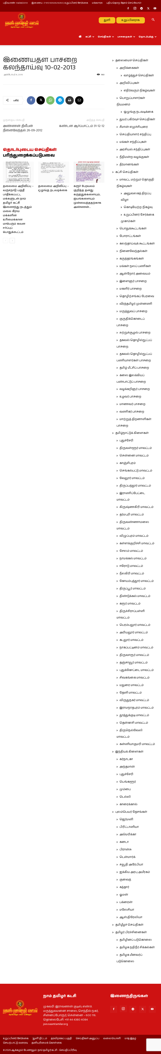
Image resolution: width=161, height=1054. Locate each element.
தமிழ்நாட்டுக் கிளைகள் (132, 433)
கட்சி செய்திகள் (126, 172)
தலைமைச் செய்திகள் (131, 60)
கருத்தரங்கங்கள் (131, 258)
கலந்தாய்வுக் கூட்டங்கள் (137, 243)
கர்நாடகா (126, 759)
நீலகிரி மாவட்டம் (131, 573)
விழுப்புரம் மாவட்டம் (133, 536)
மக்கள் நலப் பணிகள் (135, 266)
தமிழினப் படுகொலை (135, 940)
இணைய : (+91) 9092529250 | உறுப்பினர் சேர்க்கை (59, 3)
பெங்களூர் (127, 781)
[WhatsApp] (50, 100)
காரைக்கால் (128, 804)
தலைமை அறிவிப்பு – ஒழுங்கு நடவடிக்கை (53, 188)
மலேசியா (126, 909)
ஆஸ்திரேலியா (130, 917)
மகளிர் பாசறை (130, 288)
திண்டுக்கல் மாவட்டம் (134, 596)
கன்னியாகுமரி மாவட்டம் (137, 744)
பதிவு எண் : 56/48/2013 (15, 3)
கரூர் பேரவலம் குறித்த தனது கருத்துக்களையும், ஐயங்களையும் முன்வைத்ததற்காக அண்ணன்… (87, 196)
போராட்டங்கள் (130, 236)
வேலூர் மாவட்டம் (132, 478)
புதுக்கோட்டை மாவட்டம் (136, 670)
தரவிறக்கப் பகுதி (61, 1038)
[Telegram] (141, 9)
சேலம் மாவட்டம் (131, 551)
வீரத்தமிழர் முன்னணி (135, 304)
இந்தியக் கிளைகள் (129, 751)
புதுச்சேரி (126, 440)
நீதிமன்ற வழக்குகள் (134, 157)
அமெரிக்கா (127, 834)
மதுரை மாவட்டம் (131, 685)
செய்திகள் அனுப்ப (87, 1038)
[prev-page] (5, 240)
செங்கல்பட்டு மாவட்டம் (135, 470)
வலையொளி (112, 1038)
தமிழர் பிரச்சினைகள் (131, 932)
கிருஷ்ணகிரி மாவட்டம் (136, 507)
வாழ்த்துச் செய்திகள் (139, 75)
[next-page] (12, 240)
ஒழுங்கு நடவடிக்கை (138, 112)
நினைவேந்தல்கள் (133, 251)
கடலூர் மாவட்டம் (131, 640)
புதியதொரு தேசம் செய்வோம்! (124, 3)
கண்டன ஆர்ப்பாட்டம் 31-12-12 (81, 126)
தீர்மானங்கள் (129, 164)
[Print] (69, 100)
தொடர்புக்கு (146, 36)
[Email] (79, 100)
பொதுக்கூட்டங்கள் (133, 228)
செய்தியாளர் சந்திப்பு (135, 134)
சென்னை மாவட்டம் (134, 455)
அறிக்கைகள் (129, 68)
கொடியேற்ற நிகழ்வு (138, 207)
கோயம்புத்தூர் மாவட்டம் (136, 581)
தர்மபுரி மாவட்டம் (131, 514)
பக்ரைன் (125, 902)
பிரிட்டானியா (129, 827)
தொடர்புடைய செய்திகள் (30, 150)
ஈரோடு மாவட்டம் (131, 566)
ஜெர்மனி (126, 819)
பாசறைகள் (124, 36)
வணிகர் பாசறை (131, 411)
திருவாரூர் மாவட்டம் (134, 655)
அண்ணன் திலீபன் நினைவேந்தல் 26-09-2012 (22, 128)
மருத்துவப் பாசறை (133, 311)
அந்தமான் (127, 766)
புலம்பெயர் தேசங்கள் (131, 812)
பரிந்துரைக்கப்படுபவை (29, 155)
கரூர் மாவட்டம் (129, 603)
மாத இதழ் (130, 1038)
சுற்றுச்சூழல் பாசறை (135, 332)
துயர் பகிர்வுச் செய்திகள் (137, 119)
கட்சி (88, 36)
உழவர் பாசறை (130, 396)
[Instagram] (135, 9)
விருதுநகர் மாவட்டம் (134, 700)
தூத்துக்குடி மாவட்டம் (134, 715)
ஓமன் (123, 894)
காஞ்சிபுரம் (127, 463)
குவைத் (125, 879)
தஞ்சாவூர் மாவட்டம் (133, 662)
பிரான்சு (125, 849)
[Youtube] (155, 9)
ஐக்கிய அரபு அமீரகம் (134, 872)
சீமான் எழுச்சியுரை (133, 127)
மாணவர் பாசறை (132, 404)
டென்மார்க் (127, 857)
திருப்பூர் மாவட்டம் (132, 588)
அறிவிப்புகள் (129, 83)
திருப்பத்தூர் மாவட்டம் (135, 485)
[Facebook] (128, 9)
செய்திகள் (104, 36)
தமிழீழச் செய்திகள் (129, 924)
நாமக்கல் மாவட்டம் (133, 558)
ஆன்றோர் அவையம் (134, 273)
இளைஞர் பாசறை (133, 281)
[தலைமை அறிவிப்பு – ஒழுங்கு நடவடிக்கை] (53, 172)
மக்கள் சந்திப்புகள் (133, 142)
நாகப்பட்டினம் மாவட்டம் (136, 647)
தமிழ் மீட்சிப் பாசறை (134, 367)
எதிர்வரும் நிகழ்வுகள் (139, 90)
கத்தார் (124, 887)
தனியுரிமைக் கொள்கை (47, 1043)
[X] (148, 9)
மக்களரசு (97, 3)
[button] (153, 20)
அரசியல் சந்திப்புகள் (134, 149)
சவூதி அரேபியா (131, 864)
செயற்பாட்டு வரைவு (15, 1043)
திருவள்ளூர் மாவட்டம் (135, 448)
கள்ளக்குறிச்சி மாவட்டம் (136, 543)
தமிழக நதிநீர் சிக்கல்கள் (137, 947)
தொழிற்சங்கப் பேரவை (136, 296)
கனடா (124, 842)
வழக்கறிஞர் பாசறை (134, 389)
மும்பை (125, 789)
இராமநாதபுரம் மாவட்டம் (136, 707)
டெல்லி (125, 797)
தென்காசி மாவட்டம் (133, 723)
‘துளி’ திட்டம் (39, 1038)
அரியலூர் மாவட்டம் (133, 632)
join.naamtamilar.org (55, 1024)
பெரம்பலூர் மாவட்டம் (134, 625)
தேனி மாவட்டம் (130, 692)
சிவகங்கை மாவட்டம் (134, 677)
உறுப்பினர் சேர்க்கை (16, 1038)
